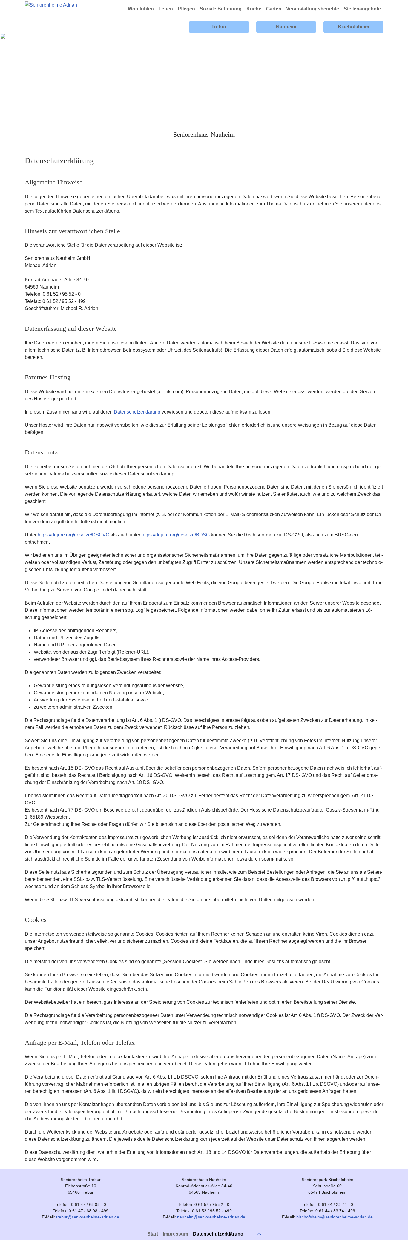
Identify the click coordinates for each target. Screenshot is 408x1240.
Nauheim (286, 26)
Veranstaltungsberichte (312, 8)
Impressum (175, 1233)
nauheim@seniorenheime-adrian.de (211, 1217)
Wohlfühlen (141, 8)
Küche (253, 8)
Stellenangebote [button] (362, 8)
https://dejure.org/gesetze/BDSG (176, 534)
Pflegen (186, 8)
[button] (259, 1234)
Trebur (218, 26)
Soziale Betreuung (221, 8)
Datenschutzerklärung (137, 411)
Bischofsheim (353, 26)
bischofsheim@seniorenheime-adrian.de (334, 1217)
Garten (273, 8)
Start (152, 1233)
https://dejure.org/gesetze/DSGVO (73, 534)
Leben (166, 8)
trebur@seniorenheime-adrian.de (87, 1217)
